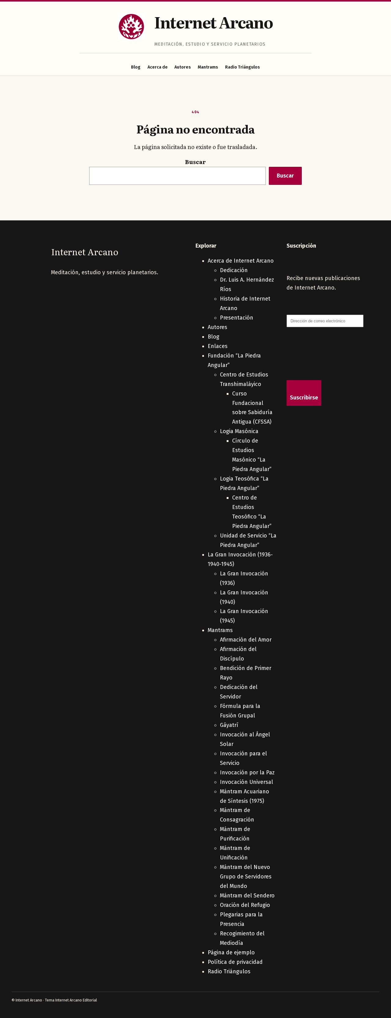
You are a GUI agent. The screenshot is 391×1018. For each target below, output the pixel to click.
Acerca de (158, 67)
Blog (136, 67)
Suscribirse (304, 397)
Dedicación (234, 270)
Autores (182, 67)
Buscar (195, 162)
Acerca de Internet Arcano (241, 260)
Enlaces (218, 346)
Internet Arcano (213, 21)
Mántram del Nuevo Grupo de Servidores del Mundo (246, 876)
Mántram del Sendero (247, 895)
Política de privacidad (235, 962)
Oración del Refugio (245, 905)
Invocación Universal (246, 782)
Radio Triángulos (242, 67)
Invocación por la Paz (247, 772)
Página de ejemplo (231, 952)
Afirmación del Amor (246, 639)
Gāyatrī (229, 725)
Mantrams (208, 67)
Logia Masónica (239, 431)
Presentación (236, 317)
